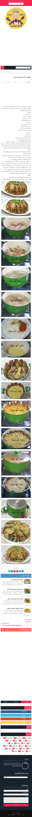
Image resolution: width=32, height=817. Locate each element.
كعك (7, 745)
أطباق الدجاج (5, 82)
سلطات (18, 743)
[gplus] (19, 1)
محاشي (23, 748)
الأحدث (26, 702)
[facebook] (21, 1)
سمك (12, 743)
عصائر (22, 745)
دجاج (24, 743)
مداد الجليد (14, 812)
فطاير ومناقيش (14, 745)
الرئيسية (29, 740)
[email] (13, 1)
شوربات (29, 745)
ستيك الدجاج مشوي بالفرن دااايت (15, 598)
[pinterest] (8, 1)
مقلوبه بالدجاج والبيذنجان (17, 579)
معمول (29, 751)
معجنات (16, 748)
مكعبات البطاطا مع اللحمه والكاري (15, 608)
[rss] (15, 1)
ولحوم (16, 751)
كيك (30, 748)
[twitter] (23, 1)
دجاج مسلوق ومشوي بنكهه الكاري (15, 589)
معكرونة (9, 748)
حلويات (10, 740)
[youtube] (11, 1)
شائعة (16, 702)
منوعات (23, 751)
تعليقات (5, 702)
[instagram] (17, 1)
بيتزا (16, 740)
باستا (22, 740)
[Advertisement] (16, 48)
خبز (30, 743)
